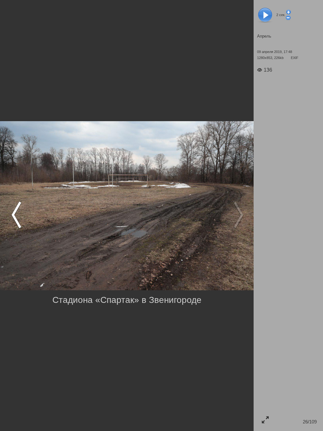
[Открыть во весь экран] (265, 419)
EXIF (294, 58)
